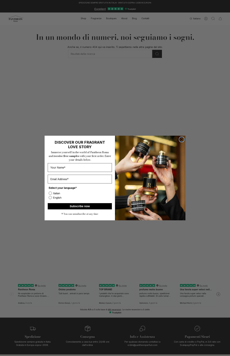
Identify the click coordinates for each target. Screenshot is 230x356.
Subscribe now (80, 206)
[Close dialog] (181, 139)
